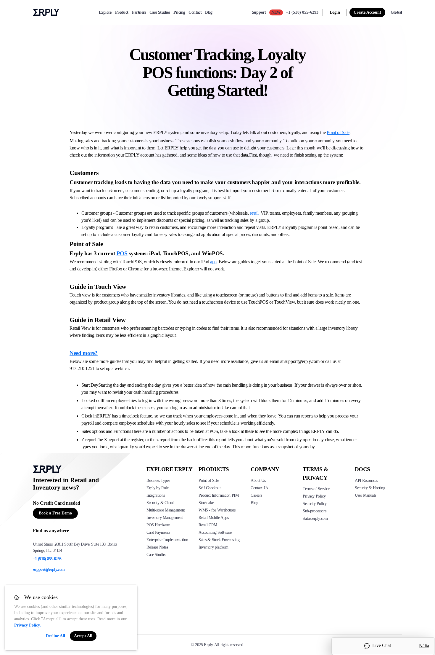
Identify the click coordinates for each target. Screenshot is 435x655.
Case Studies (159, 12)
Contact (195, 12)
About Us (258, 480)
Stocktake (206, 503)
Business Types (158, 480)
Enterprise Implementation (167, 540)
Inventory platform (213, 547)
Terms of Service (316, 489)
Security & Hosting (370, 488)
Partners (139, 12)
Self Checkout (210, 488)
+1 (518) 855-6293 (302, 12)
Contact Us (259, 488)
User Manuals (365, 495)
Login (335, 12)
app (213, 261)
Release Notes (157, 547)
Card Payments (158, 532)
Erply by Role (157, 488)
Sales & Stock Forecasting (219, 540)
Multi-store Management (165, 510)
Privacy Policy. (27, 625)
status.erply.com (315, 518)
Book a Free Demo (55, 513)
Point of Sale (338, 132)
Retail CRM (208, 525)
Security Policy (315, 503)
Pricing (179, 12)
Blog (208, 12)
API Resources (366, 480)
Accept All (83, 636)
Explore (105, 12)
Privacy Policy (314, 496)
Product (121, 12)
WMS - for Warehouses (217, 510)
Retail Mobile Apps (213, 517)
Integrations (155, 495)
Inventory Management (164, 517)
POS (122, 253)
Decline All (55, 636)
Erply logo (46, 12)
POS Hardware (158, 525)
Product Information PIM (219, 495)
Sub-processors (314, 511)
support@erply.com (49, 569)
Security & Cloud (160, 503)
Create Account (367, 12)
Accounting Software (215, 532)
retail (254, 213)
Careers (256, 495)
